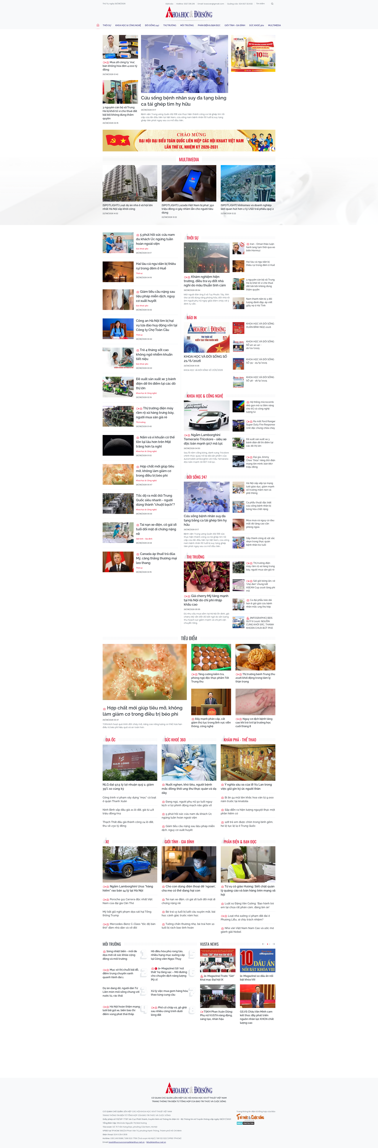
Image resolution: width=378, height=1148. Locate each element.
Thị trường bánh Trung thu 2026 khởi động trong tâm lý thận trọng (255, 678)
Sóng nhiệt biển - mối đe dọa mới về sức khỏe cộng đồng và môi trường (120, 955)
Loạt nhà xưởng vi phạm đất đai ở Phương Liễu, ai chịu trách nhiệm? (245, 917)
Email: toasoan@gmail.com (211, 3)
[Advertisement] (189, 1048)
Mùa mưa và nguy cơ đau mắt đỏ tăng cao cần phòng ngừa (260, 523)
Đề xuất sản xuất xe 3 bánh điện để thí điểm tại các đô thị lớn (156, 383)
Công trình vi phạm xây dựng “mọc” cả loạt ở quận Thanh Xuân (129, 799)
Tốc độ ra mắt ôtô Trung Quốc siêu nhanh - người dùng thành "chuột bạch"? (155, 500)
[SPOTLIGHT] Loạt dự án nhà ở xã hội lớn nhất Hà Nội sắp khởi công (128, 207)
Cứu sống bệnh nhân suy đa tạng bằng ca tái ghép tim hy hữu (183, 101)
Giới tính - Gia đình (235, 25)
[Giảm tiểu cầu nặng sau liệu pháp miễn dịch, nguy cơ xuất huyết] (118, 299)
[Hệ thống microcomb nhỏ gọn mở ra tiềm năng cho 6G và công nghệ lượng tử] (238, 406)
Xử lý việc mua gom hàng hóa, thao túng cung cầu (169, 992)
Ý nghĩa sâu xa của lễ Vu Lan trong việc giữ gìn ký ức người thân (246, 786)
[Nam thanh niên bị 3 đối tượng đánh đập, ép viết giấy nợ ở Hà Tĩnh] (238, 303)
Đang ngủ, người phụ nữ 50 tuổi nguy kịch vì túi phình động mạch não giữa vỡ (187, 803)
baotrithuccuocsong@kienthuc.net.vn (127, 1142)
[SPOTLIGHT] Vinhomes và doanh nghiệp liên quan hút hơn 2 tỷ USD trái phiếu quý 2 (247, 207)
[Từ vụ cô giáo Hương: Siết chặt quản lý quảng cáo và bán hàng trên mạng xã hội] (248, 864)
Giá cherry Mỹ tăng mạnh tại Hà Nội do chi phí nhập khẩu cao (206, 600)
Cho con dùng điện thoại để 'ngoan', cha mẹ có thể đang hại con (188, 888)
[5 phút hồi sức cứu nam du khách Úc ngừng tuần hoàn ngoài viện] (118, 242)
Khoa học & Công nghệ (128, 25)
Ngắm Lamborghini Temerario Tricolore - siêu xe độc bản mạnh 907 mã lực (205, 439)
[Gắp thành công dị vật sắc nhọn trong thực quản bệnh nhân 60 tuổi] (238, 542)
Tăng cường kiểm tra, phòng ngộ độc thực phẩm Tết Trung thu (210, 678)
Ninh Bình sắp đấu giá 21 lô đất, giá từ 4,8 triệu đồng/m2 (128, 811)
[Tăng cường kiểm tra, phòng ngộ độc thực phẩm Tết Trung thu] (211, 657)
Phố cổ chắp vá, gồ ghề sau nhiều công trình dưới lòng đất (169, 1011)
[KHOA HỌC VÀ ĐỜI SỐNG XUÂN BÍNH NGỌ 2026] (238, 328)
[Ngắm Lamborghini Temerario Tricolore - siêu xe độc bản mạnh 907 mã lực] (207, 415)
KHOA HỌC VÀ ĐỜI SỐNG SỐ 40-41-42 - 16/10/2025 (260, 345)
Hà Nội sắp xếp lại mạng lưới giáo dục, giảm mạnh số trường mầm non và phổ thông (260, 488)
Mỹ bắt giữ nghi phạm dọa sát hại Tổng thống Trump (127, 913)
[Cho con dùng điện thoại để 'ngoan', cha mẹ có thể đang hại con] (189, 864)
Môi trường (187, 25)
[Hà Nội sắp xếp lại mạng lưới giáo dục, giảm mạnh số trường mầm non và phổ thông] (238, 487)
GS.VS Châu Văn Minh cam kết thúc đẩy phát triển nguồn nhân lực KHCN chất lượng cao (257, 1017)
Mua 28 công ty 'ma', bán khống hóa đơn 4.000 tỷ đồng (120, 66)
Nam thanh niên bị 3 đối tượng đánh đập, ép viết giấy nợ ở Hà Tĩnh (259, 302)
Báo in (192, 317)
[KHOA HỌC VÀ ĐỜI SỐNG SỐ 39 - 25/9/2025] (238, 364)
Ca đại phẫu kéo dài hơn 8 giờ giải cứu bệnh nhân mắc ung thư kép (259, 603)
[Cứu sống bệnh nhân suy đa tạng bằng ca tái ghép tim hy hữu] (184, 64)
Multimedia (274, 25)
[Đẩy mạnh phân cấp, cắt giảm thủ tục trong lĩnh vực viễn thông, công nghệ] (211, 702)
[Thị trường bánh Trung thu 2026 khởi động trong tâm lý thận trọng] (255, 657)
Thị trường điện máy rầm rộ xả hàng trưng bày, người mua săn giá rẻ (155, 412)
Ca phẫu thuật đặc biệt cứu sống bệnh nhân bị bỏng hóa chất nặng (258, 506)
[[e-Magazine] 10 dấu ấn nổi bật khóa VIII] (257, 960)
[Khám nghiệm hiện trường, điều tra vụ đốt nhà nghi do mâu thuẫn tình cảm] (207, 257)
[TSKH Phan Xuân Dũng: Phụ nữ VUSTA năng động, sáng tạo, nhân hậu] (218, 996)
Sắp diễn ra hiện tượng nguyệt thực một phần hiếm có (248, 811)
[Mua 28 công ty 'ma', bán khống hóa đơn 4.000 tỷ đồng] (120, 47)
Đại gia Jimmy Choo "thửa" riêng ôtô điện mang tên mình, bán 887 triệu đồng (260, 462)
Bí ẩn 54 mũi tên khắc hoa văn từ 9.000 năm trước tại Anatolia (247, 799)
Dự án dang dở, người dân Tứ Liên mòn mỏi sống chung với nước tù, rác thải (121, 992)
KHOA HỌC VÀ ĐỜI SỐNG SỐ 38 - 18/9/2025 (260, 379)
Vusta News (209, 944)
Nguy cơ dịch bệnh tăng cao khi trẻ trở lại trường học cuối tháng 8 (254, 722)
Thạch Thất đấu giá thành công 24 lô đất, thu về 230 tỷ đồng (128, 823)
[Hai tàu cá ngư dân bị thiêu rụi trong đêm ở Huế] (118, 271)
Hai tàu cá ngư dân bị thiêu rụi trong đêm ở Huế (156, 266)
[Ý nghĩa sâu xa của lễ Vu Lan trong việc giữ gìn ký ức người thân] (248, 762)
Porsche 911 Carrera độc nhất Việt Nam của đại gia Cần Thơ (127, 901)
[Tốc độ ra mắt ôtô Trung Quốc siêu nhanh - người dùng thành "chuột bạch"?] (118, 503)
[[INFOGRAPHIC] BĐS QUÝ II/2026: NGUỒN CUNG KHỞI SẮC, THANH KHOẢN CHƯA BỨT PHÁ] (238, 622)
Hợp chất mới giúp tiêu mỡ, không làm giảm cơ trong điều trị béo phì (155, 470)
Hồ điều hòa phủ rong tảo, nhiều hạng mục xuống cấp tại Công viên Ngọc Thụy (168, 955)
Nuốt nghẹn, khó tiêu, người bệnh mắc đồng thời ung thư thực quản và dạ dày (189, 789)
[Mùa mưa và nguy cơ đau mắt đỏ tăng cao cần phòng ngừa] (238, 525)
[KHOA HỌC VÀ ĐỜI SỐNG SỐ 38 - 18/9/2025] (238, 381)
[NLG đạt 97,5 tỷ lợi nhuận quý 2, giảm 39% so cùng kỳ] (130, 762)
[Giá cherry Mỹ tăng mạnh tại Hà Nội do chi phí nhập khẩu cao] (207, 576)
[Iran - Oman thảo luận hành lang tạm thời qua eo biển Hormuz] (238, 248)
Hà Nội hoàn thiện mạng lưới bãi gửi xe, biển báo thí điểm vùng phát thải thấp (121, 1010)
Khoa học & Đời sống (189, 12)
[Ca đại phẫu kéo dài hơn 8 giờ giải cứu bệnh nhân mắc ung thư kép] (238, 604)
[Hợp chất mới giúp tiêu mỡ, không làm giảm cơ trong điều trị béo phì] (118, 474)
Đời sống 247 (152, 25)
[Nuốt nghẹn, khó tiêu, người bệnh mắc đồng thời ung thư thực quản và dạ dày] (189, 762)
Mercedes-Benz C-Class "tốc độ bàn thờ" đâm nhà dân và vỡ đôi (129, 925)
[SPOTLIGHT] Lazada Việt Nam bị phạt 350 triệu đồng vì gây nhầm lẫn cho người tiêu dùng (188, 209)
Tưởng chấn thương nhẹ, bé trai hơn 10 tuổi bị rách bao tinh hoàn (188, 925)
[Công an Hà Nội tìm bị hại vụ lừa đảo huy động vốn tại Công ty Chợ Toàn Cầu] (118, 328)
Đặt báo (169, 3)
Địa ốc (110, 740)
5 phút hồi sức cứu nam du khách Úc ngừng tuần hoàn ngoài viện (155, 239)
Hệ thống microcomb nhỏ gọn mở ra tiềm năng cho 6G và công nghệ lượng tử (260, 407)
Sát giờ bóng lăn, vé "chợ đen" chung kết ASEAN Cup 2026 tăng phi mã (260, 585)
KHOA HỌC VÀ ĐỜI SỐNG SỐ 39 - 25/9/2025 (260, 361)
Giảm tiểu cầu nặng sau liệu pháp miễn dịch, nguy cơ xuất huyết (155, 296)
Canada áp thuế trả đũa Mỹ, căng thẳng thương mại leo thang (156, 558)
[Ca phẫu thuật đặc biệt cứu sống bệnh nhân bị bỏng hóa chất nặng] (238, 507)
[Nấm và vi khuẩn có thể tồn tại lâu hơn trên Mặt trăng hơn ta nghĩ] (118, 445)
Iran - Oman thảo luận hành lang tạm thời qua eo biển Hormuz (260, 247)
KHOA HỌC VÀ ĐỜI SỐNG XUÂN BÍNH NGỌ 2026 (260, 325)
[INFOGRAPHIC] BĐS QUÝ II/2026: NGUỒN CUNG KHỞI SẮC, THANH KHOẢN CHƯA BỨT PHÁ (260, 622)
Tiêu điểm (189, 638)
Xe (107, 841)
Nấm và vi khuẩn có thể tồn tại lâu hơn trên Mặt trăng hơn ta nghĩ (155, 441)
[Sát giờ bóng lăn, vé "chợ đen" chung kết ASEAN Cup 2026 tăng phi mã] (238, 585)
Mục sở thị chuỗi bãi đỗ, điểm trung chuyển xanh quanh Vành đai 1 (121, 973)
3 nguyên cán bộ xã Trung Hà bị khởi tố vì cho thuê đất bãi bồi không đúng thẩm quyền (120, 113)
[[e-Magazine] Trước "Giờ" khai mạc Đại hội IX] (218, 960)
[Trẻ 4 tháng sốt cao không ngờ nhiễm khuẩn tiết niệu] (118, 358)
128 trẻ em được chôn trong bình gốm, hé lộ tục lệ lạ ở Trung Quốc (247, 823)
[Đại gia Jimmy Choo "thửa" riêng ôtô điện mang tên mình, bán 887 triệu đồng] (238, 461)
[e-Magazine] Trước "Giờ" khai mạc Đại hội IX (217, 977)
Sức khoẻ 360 (256, 25)
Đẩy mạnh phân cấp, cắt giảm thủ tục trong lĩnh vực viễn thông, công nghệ (211, 722)
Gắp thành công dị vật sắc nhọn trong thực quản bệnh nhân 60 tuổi (260, 541)
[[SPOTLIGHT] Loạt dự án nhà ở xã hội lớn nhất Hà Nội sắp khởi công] (130, 183)
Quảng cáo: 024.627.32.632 (240, 3)
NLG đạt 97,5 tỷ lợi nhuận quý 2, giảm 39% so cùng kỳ (128, 786)
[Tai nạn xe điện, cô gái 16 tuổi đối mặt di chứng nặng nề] (118, 532)
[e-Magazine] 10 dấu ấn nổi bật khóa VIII (256, 977)
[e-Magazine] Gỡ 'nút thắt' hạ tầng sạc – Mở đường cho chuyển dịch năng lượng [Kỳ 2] (169, 974)
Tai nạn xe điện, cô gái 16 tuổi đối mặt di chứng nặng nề (156, 529)
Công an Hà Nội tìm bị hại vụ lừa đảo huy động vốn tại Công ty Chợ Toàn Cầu (156, 325)
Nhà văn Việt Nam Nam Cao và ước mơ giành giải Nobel (247, 930)
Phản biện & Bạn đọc (209, 25)
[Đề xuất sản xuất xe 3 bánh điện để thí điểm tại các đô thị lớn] (118, 387)
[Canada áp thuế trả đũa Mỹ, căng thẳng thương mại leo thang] (118, 562)
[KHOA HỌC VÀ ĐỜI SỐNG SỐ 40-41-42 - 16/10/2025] (238, 346)
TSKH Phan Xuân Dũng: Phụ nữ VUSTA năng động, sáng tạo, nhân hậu (216, 1015)
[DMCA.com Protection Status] (245, 1123)
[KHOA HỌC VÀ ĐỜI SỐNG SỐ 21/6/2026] (207, 337)
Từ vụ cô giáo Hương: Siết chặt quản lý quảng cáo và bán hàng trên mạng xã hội (248, 890)
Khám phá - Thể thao (240, 740)
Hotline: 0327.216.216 (185, 3)
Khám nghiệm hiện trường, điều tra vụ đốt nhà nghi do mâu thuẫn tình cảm (205, 281)
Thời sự (107, 25)
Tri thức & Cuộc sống (250, 1117)
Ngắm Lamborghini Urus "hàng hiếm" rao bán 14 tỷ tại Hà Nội (128, 888)
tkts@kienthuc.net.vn (156, 1142)
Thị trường (169, 25)
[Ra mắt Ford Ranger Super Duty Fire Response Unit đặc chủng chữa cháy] (238, 426)
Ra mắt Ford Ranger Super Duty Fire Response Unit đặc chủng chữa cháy (260, 424)
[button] (263, 944)
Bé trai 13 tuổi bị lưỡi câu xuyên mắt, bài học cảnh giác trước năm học (188, 913)
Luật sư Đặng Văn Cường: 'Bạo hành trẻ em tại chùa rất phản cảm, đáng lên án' (247, 905)
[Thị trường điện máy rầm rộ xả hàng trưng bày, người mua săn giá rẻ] (118, 416)
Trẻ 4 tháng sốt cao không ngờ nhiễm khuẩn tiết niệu (154, 354)
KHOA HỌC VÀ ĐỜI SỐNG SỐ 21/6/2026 (205, 359)
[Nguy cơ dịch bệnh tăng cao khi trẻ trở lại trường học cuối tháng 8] (255, 702)
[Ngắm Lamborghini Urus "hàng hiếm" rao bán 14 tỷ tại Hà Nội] (130, 864)
